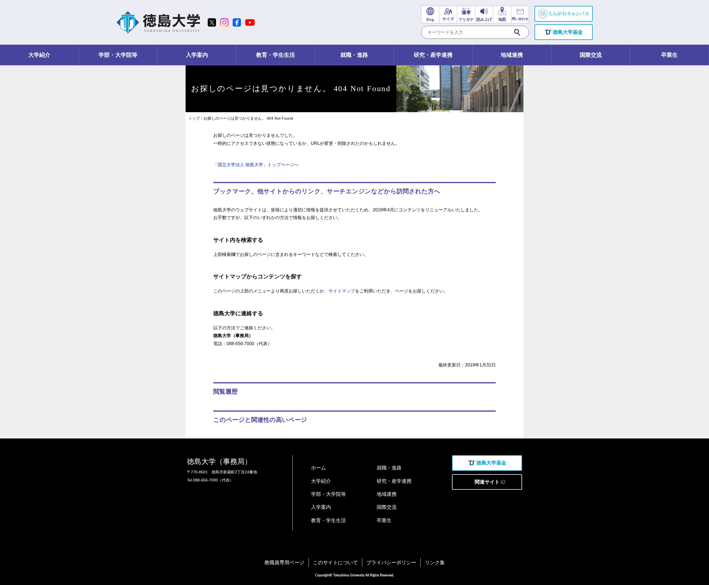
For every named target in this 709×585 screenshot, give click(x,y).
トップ (194, 118)
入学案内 (321, 507)
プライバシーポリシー (391, 562)
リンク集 (435, 562)
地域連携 (387, 494)
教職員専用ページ (284, 562)
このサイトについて (335, 562)
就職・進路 (389, 468)
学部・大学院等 (328, 494)
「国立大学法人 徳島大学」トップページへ (256, 164)
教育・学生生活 (328, 520)
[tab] (39, 55)
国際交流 (387, 507)
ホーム (318, 468)
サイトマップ (341, 291)
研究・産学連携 (394, 481)
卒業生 (384, 520)
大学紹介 (321, 481)
